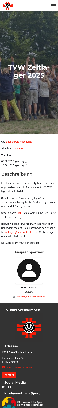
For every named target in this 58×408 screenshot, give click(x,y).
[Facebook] (9, 387)
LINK (19, 212)
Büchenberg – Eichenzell (20, 141)
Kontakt (9, 374)
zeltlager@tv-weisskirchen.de (21, 232)
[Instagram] (3, 387)
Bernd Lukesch (29, 287)
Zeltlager (19, 148)
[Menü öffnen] (53, 5)
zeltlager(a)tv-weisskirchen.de (31, 296)
